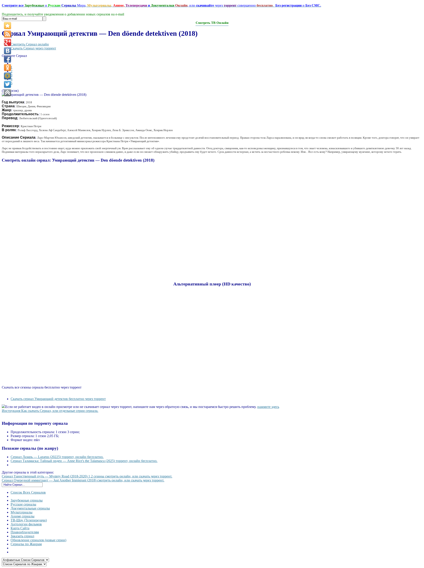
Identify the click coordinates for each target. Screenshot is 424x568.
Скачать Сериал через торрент (33, 48)
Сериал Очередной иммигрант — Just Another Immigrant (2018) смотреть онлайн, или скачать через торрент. (83, 480)
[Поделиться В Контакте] (7, 50)
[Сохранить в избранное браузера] (7, 25)
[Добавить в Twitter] (7, 84)
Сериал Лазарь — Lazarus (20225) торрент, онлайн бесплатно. (57, 457)
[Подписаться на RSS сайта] (7, 34)
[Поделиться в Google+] (7, 42)
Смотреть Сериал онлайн (30, 44)
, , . (161, 5)
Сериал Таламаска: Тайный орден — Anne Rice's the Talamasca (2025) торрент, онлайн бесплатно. (84, 461)
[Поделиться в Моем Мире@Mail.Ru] (7, 75)
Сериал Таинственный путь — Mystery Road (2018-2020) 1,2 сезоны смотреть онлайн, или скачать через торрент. (87, 476)
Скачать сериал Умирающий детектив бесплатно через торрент (58, 399)
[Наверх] (7, 92)
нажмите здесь (268, 407)
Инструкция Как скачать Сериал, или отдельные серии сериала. (50, 411)
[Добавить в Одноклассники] (7, 67)
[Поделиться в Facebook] (7, 59)
